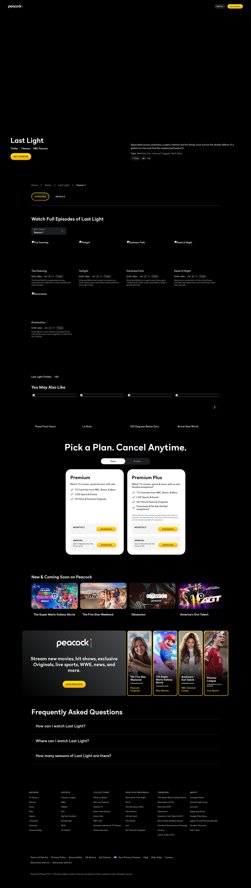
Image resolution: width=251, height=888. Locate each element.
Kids (31, 811)
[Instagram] (216, 855)
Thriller (14, 148)
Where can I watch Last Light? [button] (62, 741)
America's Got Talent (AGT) (170, 816)
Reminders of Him (166, 802)
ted (127, 825)
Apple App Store (197, 811)
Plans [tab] (113, 461)
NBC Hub (97, 820)
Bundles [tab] (137, 461)
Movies (32, 802)
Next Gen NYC (164, 807)
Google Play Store (198, 816)
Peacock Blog (35, 830)
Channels (33, 820)
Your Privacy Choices (129, 857)
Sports (32, 816)
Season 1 (81, 185)
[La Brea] (102, 408)
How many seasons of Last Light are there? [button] (73, 756)
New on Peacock (101, 802)
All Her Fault (131, 816)
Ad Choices (105, 857)
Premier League (68, 797)
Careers (169, 857)
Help (145, 857)
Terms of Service (39, 857)
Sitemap (33, 825)
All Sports (65, 830)
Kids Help (156, 857)
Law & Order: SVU (166, 834)
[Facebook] (193, 855)
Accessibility (75, 857)
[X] (193, 863)
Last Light (63, 185)
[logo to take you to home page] (15, 6)
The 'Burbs (130, 820)
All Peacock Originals (135, 830)
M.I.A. (128, 802)
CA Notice (90, 857)
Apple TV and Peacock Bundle (204, 820)
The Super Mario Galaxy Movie (172, 797)
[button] (54, 596)
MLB (63, 825)
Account (194, 807)
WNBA (64, 807)
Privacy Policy (58, 857)
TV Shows (33, 797)
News (31, 807)
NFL (63, 811)
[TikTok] (201, 855)
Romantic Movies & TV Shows (107, 825)
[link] (54, 361)
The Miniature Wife (135, 807)
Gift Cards (195, 830)
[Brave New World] (198, 408)
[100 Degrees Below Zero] (150, 408)
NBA (63, 802)
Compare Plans (197, 797)
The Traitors (131, 811)
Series (48, 185)
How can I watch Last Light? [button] (61, 726)
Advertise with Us (40, 862)
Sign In (220, 6)
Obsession (162, 811)
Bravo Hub (98, 816)
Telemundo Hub (100, 830)
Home (34, 185)
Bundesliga (66, 820)
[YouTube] (209, 855)
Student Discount (198, 825)
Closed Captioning (198, 802)
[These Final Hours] (55, 408)
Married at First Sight (136, 797)
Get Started (235, 6)
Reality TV (98, 807)
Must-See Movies (101, 811)
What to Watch (100, 797)
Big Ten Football (68, 816)
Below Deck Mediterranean (170, 820)
